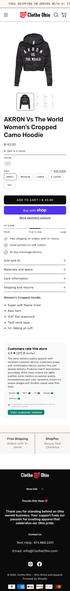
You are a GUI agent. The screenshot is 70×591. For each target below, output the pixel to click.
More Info (32, 489)
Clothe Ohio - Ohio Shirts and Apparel (39, 574)
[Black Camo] (7, 163)
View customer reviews (26, 412)
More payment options (35, 217)
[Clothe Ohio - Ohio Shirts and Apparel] (35, 15)
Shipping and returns (18, 287)
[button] (55, 15)
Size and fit (12, 260)
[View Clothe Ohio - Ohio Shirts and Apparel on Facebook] (39, 564)
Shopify (42, 578)
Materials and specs (18, 269)
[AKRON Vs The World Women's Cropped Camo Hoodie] (25, 101)
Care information (16, 278)
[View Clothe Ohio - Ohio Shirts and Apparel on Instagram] (30, 564)
